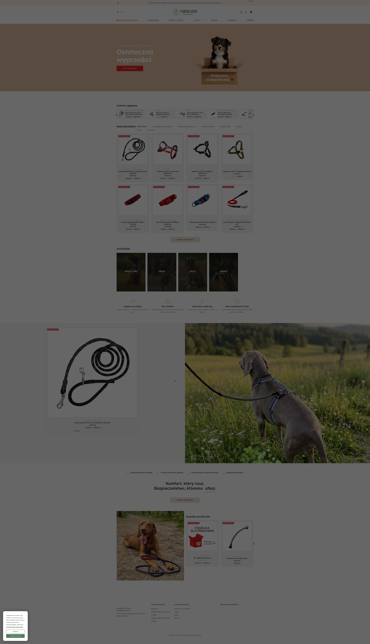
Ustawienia (15, 631)
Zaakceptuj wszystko (15, 636)
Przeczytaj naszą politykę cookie (14, 627)
